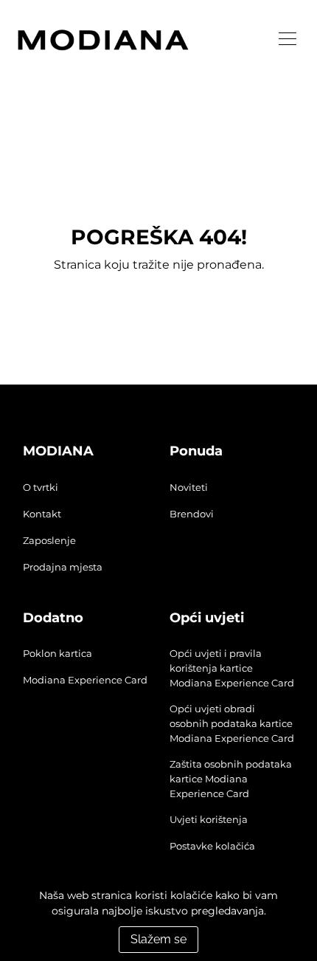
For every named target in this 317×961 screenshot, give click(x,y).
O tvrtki (40, 487)
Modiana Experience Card (85, 680)
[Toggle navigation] (287, 39)
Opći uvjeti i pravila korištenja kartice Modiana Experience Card (232, 668)
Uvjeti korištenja (209, 819)
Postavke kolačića (212, 846)
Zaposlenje (49, 540)
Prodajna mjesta (62, 567)
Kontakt (42, 514)
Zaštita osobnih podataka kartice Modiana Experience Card (231, 778)
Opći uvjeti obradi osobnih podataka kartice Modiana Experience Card (232, 723)
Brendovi (192, 514)
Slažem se (158, 939)
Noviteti (189, 487)
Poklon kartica (57, 653)
